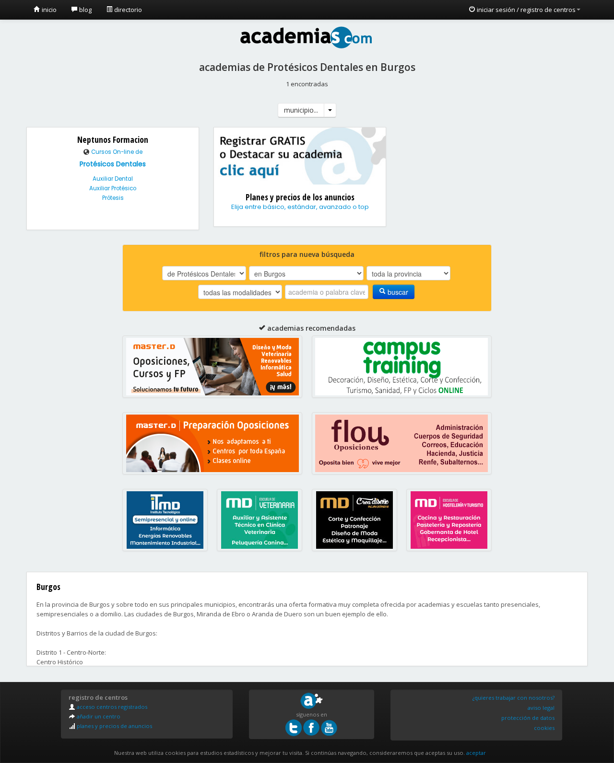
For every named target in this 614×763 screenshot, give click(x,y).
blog (85, 9)
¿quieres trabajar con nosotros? (513, 697)
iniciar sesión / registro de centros (525, 9)
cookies (544, 727)
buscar (397, 292)
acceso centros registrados (111, 706)
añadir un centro (97, 716)
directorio (127, 9)
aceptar (476, 752)
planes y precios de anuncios (113, 725)
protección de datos (528, 717)
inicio (48, 9)
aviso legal (541, 707)
